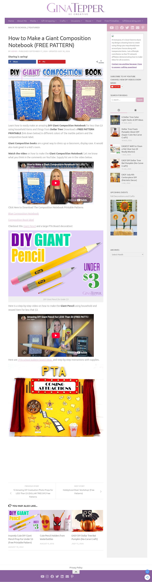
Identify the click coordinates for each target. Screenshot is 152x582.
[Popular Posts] (135, 110)
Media (33, 20)
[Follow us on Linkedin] (132, 27)
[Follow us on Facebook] (122, 27)
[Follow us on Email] (137, 27)
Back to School (17, 27)
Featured (34, 27)
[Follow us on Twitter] (127, 27)
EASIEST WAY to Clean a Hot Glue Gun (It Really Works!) (132, 149)
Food (99, 20)
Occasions (75, 20)
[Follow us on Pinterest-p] (143, 27)
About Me (22, 20)
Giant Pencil (29, 226)
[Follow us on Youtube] (111, 27)
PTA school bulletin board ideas (35, 359)
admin (14, 51)
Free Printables (112, 20)
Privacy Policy (76, 567)
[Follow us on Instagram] (117, 27)
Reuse (88, 20)
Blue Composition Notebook (23, 213)
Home (11, 20)
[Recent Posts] (118, 110)
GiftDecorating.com (131, 20)
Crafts (63, 20)
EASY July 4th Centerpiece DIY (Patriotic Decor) (129, 177)
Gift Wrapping (48, 20)
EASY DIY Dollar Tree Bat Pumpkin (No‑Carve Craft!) (132, 163)
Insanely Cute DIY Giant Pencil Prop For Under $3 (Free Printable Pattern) (20, 539)
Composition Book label (21, 219)
